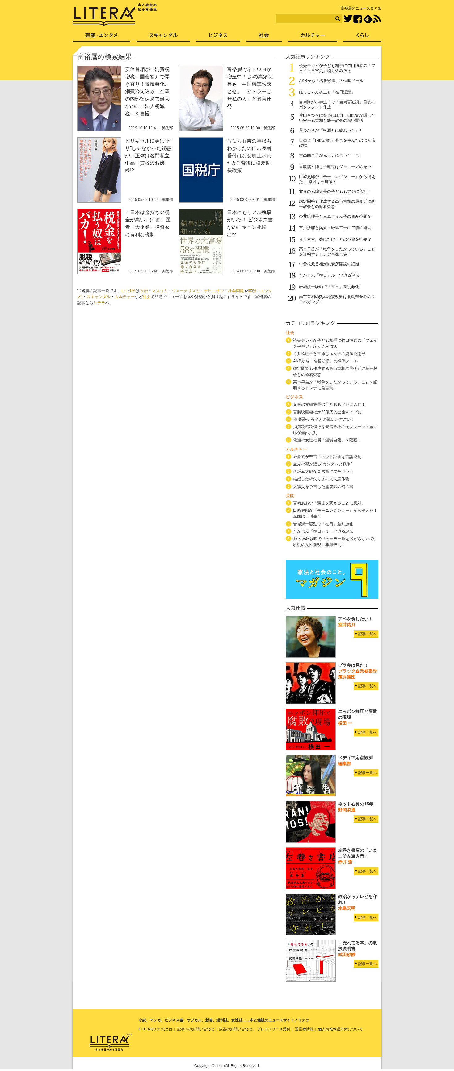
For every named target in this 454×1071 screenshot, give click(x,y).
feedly (368, 19)
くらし (362, 37)
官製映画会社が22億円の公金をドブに (327, 412)
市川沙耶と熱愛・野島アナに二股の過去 (335, 227)
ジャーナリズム (186, 290)
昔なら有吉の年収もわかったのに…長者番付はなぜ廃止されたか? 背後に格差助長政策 (249, 155)
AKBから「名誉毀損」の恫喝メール (331, 80)
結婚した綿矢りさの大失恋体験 (321, 479)
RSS (377, 18)
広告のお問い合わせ (235, 1029)
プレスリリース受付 (273, 1029)
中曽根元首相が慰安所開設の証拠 (329, 264)
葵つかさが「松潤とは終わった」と (331, 130)
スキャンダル (98, 296)
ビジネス (218, 37)
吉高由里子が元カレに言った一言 (329, 155)
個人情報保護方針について (340, 1029)
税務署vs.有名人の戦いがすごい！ (324, 419)
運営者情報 (304, 1029)
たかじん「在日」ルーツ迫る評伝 (329, 275)
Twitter (347, 19)
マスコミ (160, 290)
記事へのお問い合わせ (195, 1029)
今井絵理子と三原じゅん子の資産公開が (335, 216)
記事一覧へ (367, 634)
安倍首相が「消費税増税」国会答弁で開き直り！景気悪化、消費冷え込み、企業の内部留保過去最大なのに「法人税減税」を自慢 (147, 91)
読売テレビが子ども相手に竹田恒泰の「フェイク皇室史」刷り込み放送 (337, 68)
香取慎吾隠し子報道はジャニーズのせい (335, 166)
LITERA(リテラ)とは (156, 1029)
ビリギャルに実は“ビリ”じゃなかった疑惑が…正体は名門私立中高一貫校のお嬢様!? (148, 155)
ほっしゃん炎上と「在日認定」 (327, 92)
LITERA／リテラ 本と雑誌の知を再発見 (115, 14)
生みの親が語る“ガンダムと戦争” (322, 464)
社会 (147, 296)
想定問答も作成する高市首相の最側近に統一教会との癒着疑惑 (335, 371)
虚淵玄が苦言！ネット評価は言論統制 (327, 456)
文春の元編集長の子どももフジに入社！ (335, 191)
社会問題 (236, 290)
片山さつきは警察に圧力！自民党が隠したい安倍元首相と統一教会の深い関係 (337, 118)
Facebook (357, 19)
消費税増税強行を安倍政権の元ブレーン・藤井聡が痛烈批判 (335, 429)
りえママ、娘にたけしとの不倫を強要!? (335, 239)
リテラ (99, 302)
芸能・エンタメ (101, 37)
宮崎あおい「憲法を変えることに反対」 (329, 503)
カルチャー (125, 296)
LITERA (128, 290)
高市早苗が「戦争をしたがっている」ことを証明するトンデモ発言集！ (337, 252)
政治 (144, 290)
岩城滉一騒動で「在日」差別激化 (329, 286)
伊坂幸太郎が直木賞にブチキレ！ (323, 471)
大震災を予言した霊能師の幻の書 (323, 486)
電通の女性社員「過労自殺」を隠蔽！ (327, 440)
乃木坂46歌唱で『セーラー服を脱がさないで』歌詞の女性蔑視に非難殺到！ (335, 541)
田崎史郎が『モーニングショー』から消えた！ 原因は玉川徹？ (335, 513)
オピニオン (214, 290)
